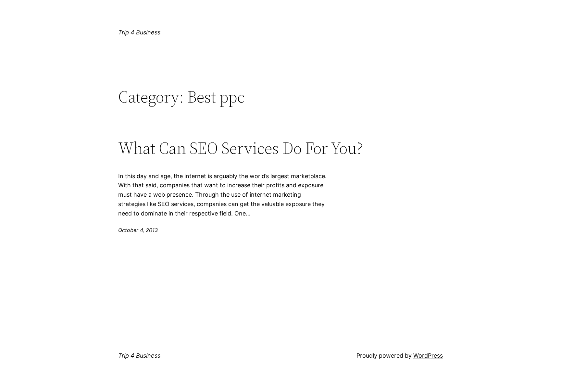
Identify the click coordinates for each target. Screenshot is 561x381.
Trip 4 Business (139, 32)
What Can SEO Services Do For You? (240, 148)
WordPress (428, 355)
